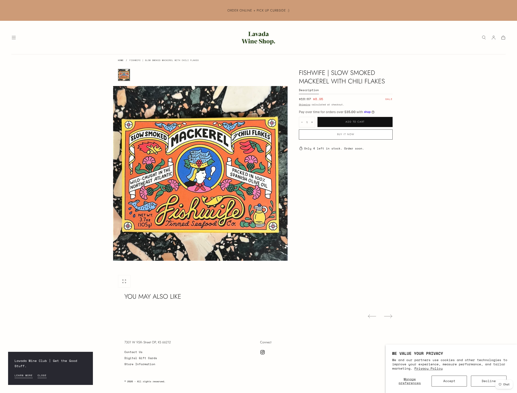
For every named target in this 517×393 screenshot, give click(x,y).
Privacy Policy (428, 368)
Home (121, 60)
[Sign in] (493, 37)
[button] (13, 37)
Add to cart (355, 122)
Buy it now (345, 134)
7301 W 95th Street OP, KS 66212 (147, 342)
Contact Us (133, 352)
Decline (489, 380)
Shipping (304, 104)
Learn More (24, 375)
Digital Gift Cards (140, 358)
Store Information (139, 364)
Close (42, 375)
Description (309, 90)
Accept (449, 380)
